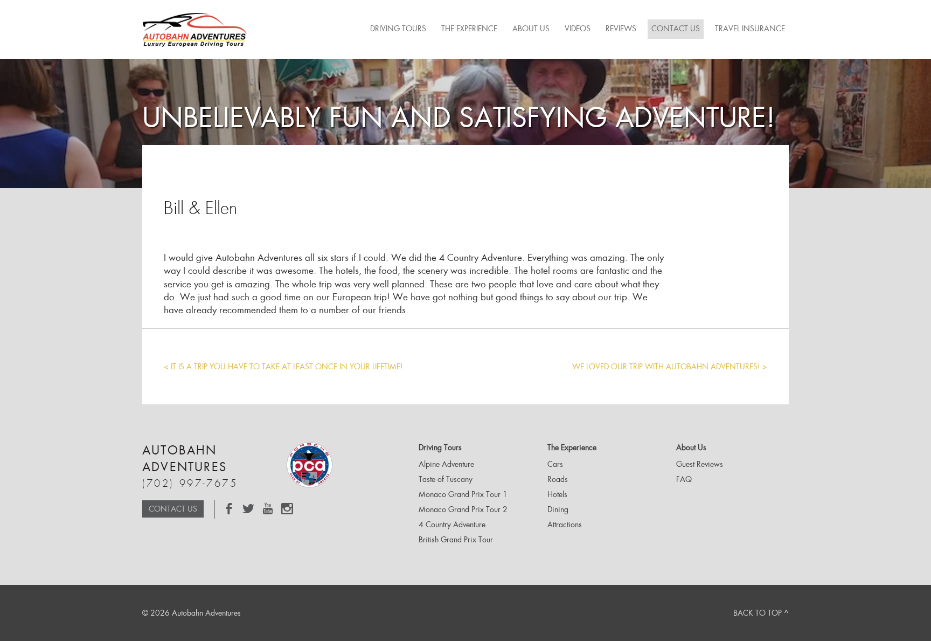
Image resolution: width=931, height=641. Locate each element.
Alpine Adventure (446, 464)
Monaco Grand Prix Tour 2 (463, 509)
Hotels (557, 494)
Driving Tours (398, 28)
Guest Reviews (699, 464)
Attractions (564, 524)
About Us (531, 28)
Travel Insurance (750, 28)
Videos (577, 28)
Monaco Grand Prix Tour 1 (463, 494)
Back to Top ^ (761, 613)
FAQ (684, 479)
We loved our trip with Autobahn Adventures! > (669, 366)
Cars (555, 464)
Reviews (621, 28)
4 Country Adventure (452, 524)
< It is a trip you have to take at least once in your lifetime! (283, 366)
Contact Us (675, 28)
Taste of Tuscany (446, 479)
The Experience (469, 28)
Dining (557, 509)
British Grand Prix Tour (456, 539)
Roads (557, 479)
